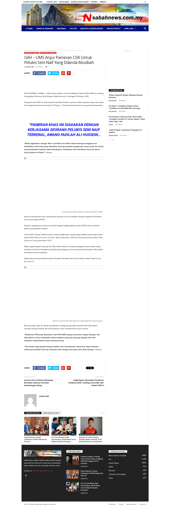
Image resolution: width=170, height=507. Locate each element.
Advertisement (131, 504)
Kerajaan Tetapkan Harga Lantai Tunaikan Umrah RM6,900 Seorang (124, 107)
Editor (111, 124)
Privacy (121, 504)
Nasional (61, 28)
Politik (73, 28)
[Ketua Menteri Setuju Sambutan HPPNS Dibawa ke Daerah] (36, 426)
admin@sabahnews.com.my (43, 471)
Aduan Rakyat (113, 28)
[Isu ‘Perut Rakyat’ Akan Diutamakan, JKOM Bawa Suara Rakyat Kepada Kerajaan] (64, 426)
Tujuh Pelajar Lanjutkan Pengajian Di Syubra (125, 131)
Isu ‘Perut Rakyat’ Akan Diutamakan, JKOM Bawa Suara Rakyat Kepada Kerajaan (64, 439)
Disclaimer (112, 504)
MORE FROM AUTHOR (51, 413)
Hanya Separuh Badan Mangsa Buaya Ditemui (125, 96)
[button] (145, 28)
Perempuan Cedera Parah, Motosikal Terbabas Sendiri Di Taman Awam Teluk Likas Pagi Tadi (127, 119)
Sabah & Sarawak (44, 28)
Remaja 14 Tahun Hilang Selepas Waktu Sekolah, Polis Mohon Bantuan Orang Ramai (90, 439)
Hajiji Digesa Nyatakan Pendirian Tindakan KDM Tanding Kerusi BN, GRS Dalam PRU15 (86, 383)
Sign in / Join (52, 2)
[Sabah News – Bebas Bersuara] (85, 14)
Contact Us (142, 504)
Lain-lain (128, 28)
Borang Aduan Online (80, 2)
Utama (29, 28)
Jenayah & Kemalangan (91, 28)
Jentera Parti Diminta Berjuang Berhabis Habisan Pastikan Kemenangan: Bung (38, 383)
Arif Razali (113, 111)
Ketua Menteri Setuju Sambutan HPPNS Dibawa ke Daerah (35, 439)
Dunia (111, 478)
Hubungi (94, 2)
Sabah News (113, 135)
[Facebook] (145, 2)
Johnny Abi (30, 67)
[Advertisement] (85, 39)
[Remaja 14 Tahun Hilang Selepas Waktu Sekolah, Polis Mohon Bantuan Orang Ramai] (91, 426)
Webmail (103, 2)
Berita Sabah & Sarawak (48, 53)
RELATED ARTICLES (32, 413)
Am (37, 53)
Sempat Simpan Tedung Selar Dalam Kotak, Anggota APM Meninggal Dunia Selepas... (92, 459)
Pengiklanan (64, 2)
